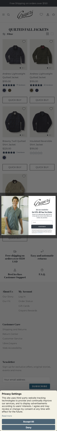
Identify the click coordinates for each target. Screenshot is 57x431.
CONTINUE (42, 226)
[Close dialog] (54, 197)
